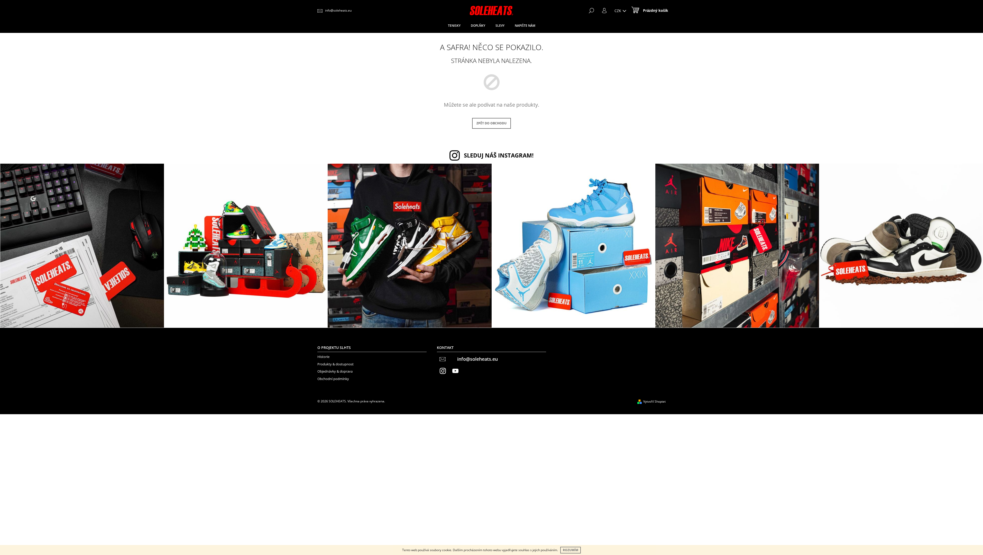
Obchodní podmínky (333, 378)
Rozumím (570, 550)
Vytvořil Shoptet (654, 401)
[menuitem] (454, 25)
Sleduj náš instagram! (499, 155)
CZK (618, 10)
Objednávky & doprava (335, 371)
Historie (323, 356)
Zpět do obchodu (491, 123)
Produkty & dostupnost (335, 364)
